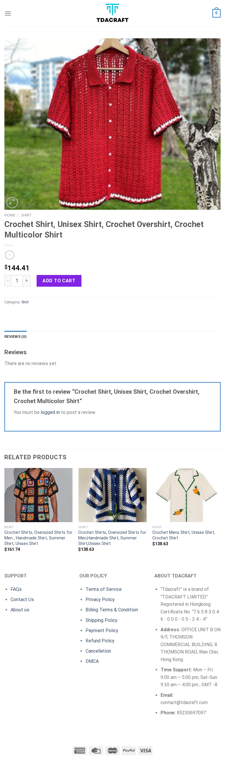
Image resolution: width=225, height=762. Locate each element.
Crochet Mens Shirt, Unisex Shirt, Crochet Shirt (183, 535)
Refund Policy (100, 641)
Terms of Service (104, 589)
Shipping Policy (101, 620)
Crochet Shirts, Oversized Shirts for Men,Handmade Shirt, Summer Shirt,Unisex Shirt (112, 538)
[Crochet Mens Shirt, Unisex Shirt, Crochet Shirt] (186, 495)
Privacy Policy (100, 599)
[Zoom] (12, 202)
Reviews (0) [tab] (15, 336)
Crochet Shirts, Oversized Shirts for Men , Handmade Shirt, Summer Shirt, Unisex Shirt (38, 538)
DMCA (92, 661)
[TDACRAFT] (112, 13)
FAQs (16, 589)
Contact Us (22, 599)
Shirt (26, 215)
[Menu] (7, 13)
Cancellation (98, 651)
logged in (50, 412)
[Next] (220, 515)
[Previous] (4, 515)
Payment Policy (102, 630)
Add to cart (58, 280)
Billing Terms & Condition (112, 610)
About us (20, 610)
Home (9, 215)
